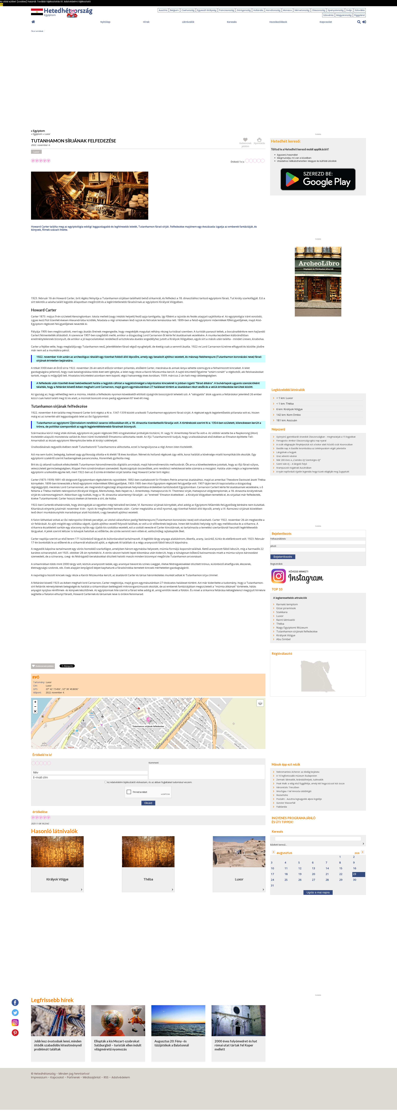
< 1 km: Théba (285, 403)
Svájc (349, 10)
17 (272, 874)
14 (327, 868)
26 (299, 879)
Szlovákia (360, 10)
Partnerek (73, 1077)
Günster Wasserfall (285, 802)
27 (313, 879)
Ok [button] (1, 4)
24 (272, 879)
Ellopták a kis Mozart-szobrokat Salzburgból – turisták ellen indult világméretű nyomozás (117, 1045)
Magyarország (343, 15)
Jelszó (273, 546)
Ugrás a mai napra (318, 892)
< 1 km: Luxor (284, 398)
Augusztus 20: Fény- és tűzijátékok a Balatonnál (171, 1043)
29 (340, 879)
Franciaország (226, 10)
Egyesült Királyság (206, 10)
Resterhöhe (282, 795)
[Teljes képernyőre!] (35, 711)
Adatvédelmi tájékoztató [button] (77, 1)
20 (313, 874)
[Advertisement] (148, 264)
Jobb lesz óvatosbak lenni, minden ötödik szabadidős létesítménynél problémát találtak (58, 1045)
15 (340, 868)
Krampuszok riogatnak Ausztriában (293, 467)
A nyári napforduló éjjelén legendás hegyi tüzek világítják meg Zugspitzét (312, 471)
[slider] (255, 161)
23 (354, 874)
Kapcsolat (326, 22)
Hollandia (258, 10)
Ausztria (163, 10)
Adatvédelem (121, 1077)
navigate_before (273, 852)
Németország (302, 10)
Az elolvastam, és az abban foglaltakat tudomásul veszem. (149, 782)
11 (286, 868)
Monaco (287, 10)
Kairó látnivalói (285, 619)
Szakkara (282, 612)
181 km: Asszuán (286, 420)
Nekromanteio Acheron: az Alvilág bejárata (297, 771)
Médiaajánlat (92, 1077)
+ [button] (35, 702)
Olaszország (318, 10)
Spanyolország (335, 10)
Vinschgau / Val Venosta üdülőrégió (293, 791)
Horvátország (273, 10)
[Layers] (260, 703)
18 (286, 874)
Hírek (146, 22)
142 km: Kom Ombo (288, 414)
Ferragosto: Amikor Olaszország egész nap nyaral (301, 440)
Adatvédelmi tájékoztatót (123, 782)
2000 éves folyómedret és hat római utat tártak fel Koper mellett (236, 1045)
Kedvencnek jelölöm (45, 666)
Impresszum (39, 1077)
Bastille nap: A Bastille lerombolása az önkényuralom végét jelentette (311, 448)
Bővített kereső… (278, 844)
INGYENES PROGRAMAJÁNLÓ (293, 818)
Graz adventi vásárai (286, 456)
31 (272, 885)
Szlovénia (328, 15)
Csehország (188, 10)
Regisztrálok (276, 563)
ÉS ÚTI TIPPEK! (282, 822)
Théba (280, 623)
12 (299, 868)
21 (327, 874)
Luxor (47, 134)
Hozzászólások (278, 22)
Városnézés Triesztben (287, 787)
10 (272, 868)
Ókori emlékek (37, 31)
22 (340, 874)
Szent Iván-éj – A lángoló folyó (291, 463)
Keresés (232, 22)
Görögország (244, 10)
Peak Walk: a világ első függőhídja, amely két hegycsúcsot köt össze (310, 783)
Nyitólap (105, 22)
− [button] (35, 707)
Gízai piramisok (286, 608)
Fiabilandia (281, 806)
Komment (154, 762)
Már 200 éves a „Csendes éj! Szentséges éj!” (298, 459)
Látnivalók (188, 22)
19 (299, 874)
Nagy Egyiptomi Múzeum (292, 627)
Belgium (174, 10)
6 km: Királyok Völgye (289, 409)
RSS (106, 1077)
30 (354, 879)
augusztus (284, 853)
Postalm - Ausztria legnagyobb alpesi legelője (299, 798)
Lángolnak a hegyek (286, 452)
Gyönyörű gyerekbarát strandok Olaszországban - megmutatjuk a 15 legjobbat (316, 436)
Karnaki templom (287, 604)
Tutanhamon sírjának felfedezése (296, 631)
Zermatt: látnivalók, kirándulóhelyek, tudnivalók (299, 779)
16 (354, 868)
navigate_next (363, 844)
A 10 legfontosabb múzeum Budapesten (296, 775)
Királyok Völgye (285, 635)
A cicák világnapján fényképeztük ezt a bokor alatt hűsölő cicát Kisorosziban (314, 444)
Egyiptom (37, 134)
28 (327, 879)
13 (313, 868)
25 (286, 879)
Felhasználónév (278, 538)
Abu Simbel (283, 639)
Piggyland (359, 15)
